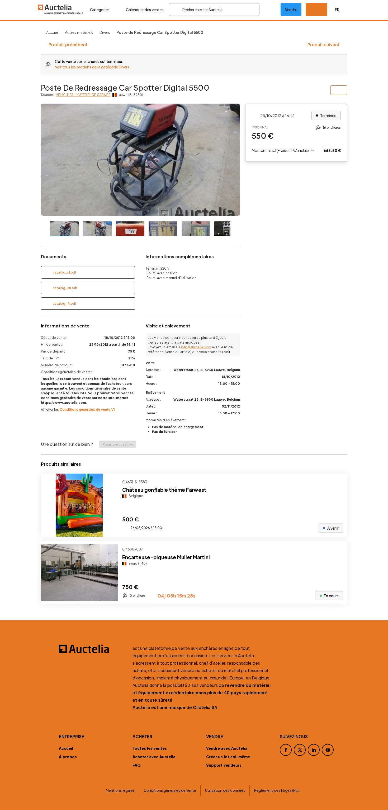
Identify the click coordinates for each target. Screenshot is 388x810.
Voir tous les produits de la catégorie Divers (92, 66)
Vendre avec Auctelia (226, 748)
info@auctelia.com (196, 347)
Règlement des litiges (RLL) (277, 790)
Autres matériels (79, 32)
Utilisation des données (225, 790)
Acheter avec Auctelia (154, 756)
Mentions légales (120, 790)
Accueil (52, 32)
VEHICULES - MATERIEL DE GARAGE (83, 95)
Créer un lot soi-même (228, 756)
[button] (316, 9)
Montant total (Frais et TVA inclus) (280, 150)
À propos (68, 756)
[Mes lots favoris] (270, 9)
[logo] (61, 9)
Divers (105, 32)
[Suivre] (339, 482)
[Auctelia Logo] (92, 649)
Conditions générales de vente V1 (87, 409)
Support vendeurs (224, 765)
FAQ (137, 765)
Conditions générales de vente (170, 790)
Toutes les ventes (150, 748)
